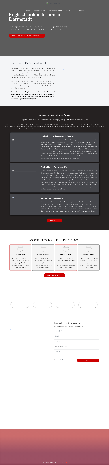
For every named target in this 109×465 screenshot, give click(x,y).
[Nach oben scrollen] (105, 460)
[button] (81, 80)
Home (27, 10)
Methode (69, 10)
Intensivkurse (39, 10)
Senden (88, 360)
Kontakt (80, 10)
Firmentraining (55, 10)
